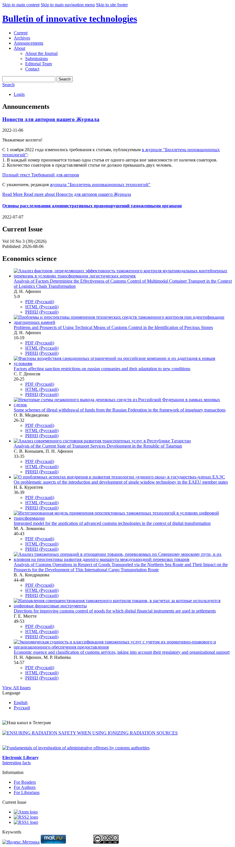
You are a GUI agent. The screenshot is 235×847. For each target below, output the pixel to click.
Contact (32, 68)
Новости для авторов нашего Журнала (50, 119)
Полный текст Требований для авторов (40, 174)
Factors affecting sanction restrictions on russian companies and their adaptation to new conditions (102, 368)
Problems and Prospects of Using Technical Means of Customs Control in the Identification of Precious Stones (113, 327)
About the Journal (41, 53)
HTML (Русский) (41, 306)
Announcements (28, 43)
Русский (22, 707)
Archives (22, 38)
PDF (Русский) (39, 301)
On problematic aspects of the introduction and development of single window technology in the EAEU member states (121, 482)
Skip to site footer (112, 4)
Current (21, 32)
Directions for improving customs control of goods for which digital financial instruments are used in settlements (115, 610)
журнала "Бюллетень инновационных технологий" (100, 184)
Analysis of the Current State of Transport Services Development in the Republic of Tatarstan (98, 446)
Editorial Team (38, 63)
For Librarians (27, 792)
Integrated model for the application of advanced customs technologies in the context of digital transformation (112, 523)
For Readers (25, 782)
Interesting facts (16, 762)
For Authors (25, 787)
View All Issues (16, 687)
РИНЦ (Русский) (41, 312)
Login (19, 94)
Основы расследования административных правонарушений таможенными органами (92, 205)
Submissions (36, 58)
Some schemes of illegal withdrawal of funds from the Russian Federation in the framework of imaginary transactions (120, 409)
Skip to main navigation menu (68, 4)
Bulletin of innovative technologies (69, 18)
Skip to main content (21, 4)
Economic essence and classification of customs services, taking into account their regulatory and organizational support (122, 652)
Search (64, 79)
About (19, 48)
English (21, 702)
